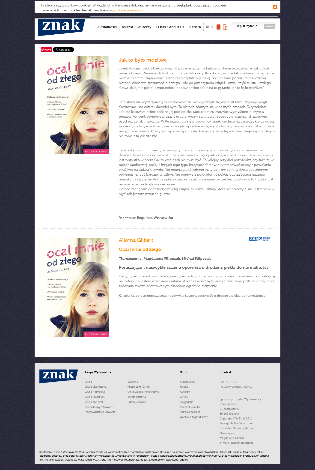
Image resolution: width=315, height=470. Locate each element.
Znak (88, 381)
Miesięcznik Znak (138, 386)
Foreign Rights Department (237, 423)
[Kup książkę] (218, 28)
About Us (176, 27)
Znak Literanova (96, 386)
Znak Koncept (94, 402)
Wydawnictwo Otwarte (100, 411)
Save (48, 49)
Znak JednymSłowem (99, 407)
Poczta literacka (190, 407)
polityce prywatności (129, 10)
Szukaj (269, 26)
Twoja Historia (137, 396)
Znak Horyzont (95, 391)
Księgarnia (186, 402)
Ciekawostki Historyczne (143, 391)
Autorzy (144, 27)
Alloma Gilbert (136, 240)
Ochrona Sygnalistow (194, 417)
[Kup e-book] (225, 28)
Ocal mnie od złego (140, 249)
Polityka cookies (190, 411)
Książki (127, 27)
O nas (161, 27)
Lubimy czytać (137, 402)
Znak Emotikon (95, 396)
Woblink (133, 381)
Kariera (195, 27)
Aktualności (107, 27)
